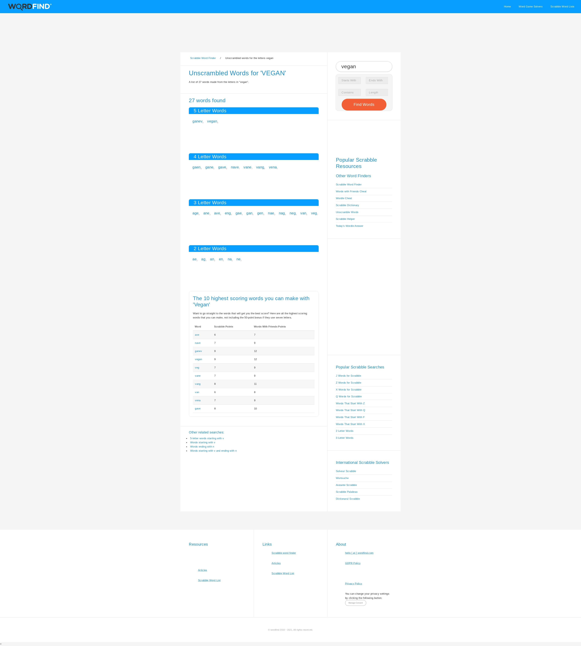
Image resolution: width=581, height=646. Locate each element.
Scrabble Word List (209, 580)
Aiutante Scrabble (346, 485)
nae (271, 213)
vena (273, 167)
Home (507, 6)
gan (249, 213)
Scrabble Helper (345, 218)
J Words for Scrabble (348, 375)
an (212, 259)
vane (247, 167)
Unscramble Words (347, 212)
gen (260, 213)
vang (260, 167)
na (230, 259)
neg (293, 213)
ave (217, 213)
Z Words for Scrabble (348, 382)
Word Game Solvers (531, 6)
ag (203, 259)
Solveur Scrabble (346, 471)
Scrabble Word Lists (562, 6)
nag (282, 213)
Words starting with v (202, 442)
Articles (202, 570)
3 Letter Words (344, 437)
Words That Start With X (350, 424)
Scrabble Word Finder (349, 184)
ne (238, 259)
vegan (212, 121)
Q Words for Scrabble (349, 396)
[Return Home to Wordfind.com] (29, 10)
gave (222, 167)
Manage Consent (355, 603)
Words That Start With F (350, 417)
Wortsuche (342, 478)
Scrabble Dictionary (347, 205)
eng (228, 213)
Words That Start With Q (350, 410)
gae (239, 213)
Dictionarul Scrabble (348, 498)
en (221, 259)
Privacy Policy (353, 583)
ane (206, 213)
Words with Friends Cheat (351, 191)
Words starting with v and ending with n (213, 450)
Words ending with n (202, 446)
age (195, 213)
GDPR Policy (353, 563)
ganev (197, 121)
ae (194, 259)
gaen (196, 167)
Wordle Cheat (344, 198)
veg (314, 213)
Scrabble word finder (284, 552)
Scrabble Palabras (347, 491)
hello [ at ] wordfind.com (359, 552)
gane (209, 167)
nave (235, 167)
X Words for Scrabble (348, 389)
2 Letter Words (344, 430)
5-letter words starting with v (207, 438)
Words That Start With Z (350, 403)
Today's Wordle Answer (349, 225)
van (303, 213)
